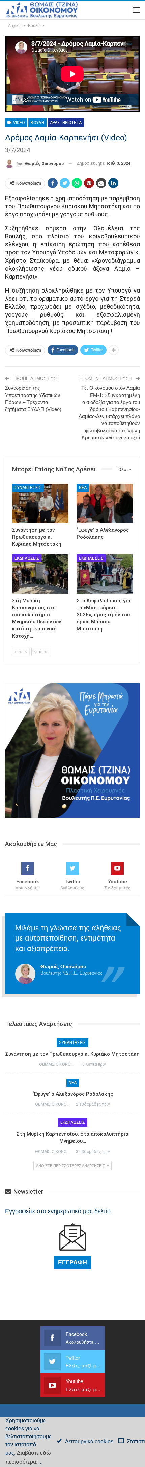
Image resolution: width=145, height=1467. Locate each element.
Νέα (83, 487)
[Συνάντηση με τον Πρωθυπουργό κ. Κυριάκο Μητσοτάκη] (40, 503)
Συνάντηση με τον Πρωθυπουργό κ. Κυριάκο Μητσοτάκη (72, 1054)
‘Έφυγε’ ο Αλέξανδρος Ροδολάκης (72, 1094)
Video (18, 122)
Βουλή (37, 122)
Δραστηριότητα (66, 122)
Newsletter (28, 1191)
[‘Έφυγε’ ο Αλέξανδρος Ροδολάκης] (105, 503)
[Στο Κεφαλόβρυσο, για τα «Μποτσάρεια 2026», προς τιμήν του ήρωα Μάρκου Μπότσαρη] (105, 574)
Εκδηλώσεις (26, 558)
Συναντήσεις (27, 487)
